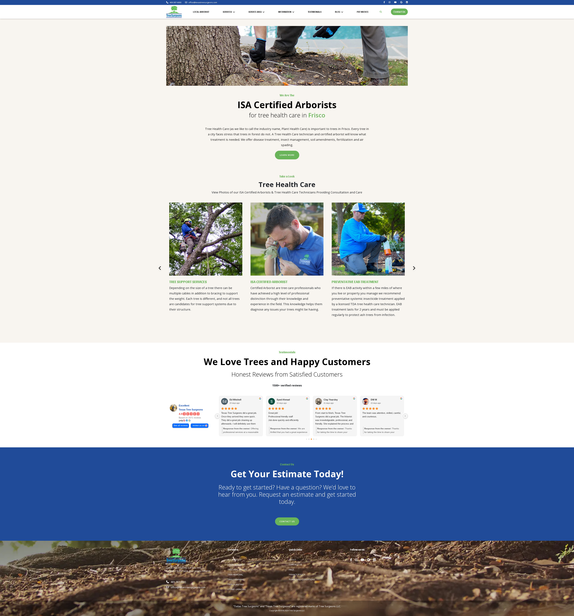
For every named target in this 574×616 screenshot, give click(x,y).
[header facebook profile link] (384, 2)
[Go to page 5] (311, 439)
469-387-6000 (175, 2)
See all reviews (181, 425)
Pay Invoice (362, 11)
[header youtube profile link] (395, 2)
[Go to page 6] (313, 439)
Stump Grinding (237, 589)
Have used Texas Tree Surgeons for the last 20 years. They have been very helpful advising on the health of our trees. (334, 418)
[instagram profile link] (358, 559)
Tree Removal (235, 574)
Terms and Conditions (302, 579)
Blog (338, 11)
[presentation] (160, 268)
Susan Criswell (331, 399)
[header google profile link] (401, 2)
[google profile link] (370, 559)
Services (227, 11)
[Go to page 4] (309, 439)
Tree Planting (236, 584)
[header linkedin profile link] (407, 2)
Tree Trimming (236, 579)
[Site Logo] (174, 12)
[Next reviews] (405, 416)
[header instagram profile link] (389, 2)
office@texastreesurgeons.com (202, 2)
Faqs (291, 569)
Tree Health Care (237, 569)
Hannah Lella (283, 399)
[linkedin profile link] (376, 559)
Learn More (287, 155)
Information (285, 11)
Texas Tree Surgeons (191, 409)
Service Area (255, 11)
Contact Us (399, 11)
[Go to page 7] (316, 439)
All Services (234, 559)
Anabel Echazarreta (381, 399)
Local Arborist (201, 11)
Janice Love (235, 399)
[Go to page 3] (306, 439)
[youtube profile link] (364, 559)
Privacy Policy (297, 574)
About (292, 559)
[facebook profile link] (352, 559)
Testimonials (315, 11)
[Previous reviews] (217, 416)
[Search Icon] (381, 11)
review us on (198, 425)
